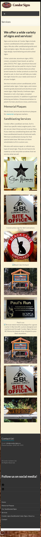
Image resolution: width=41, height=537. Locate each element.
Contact (4, 519)
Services (4, 512)
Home (4, 502)
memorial (10, 114)
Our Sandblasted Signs (9, 509)
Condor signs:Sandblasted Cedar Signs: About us (18, 516)
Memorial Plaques (8, 505)
